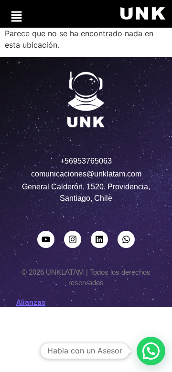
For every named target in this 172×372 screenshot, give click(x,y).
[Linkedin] (99, 239)
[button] (16, 17)
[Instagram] (72, 239)
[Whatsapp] (126, 239)
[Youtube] (45, 239)
